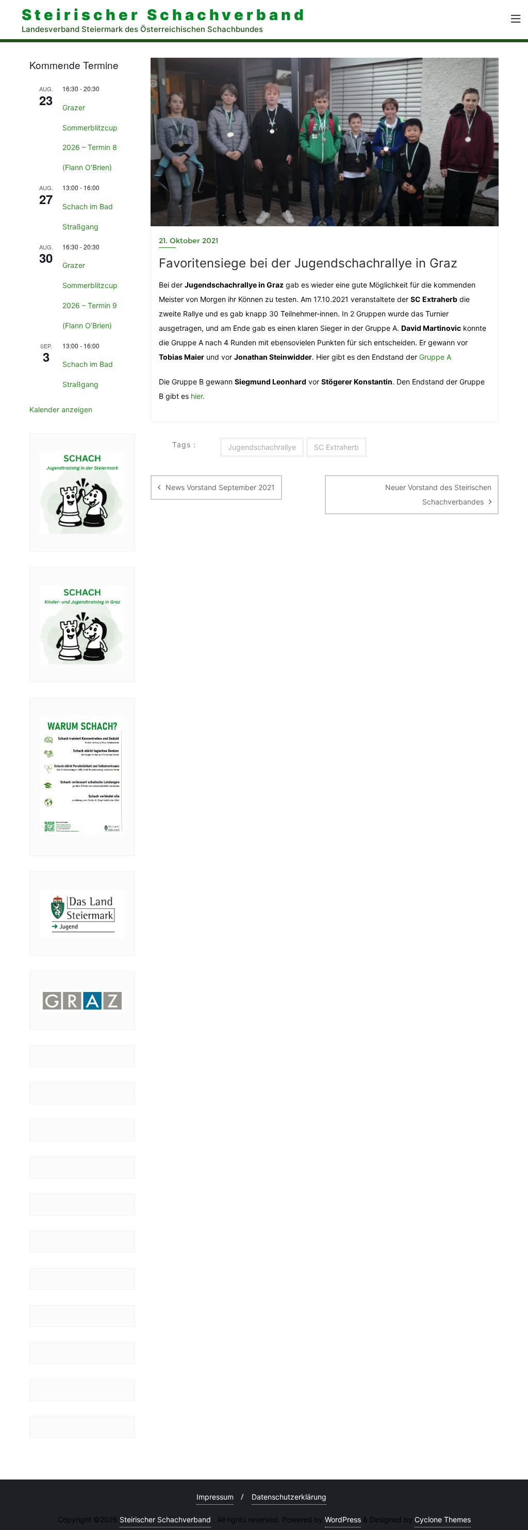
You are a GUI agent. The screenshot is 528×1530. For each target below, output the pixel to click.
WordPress (343, 1519)
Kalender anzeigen (60, 409)
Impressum (215, 1496)
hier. (198, 396)
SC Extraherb (336, 447)
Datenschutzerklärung (289, 1496)
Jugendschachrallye (262, 447)
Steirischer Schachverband (165, 1519)
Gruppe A (435, 356)
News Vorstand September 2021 (220, 487)
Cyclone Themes (443, 1519)
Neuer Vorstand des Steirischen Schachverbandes (438, 494)
